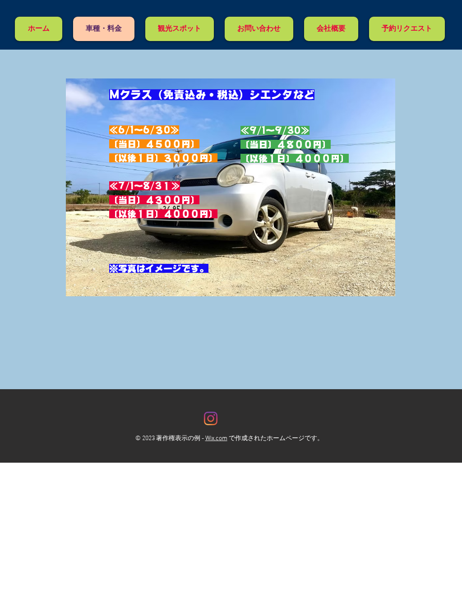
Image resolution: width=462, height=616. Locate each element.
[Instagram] (210, 418)
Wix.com (216, 438)
